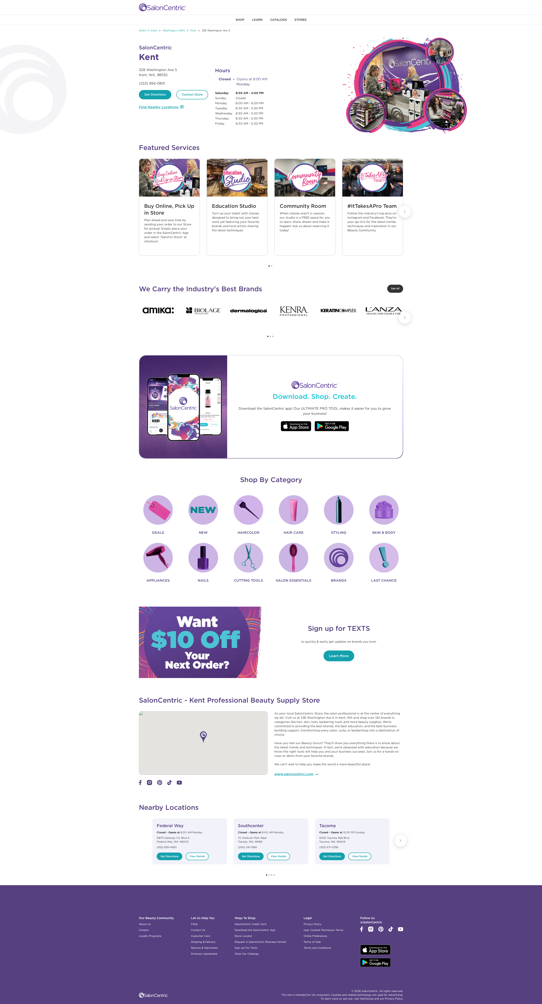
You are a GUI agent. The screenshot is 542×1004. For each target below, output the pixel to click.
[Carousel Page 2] (271, 266)
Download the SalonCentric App (255, 930)
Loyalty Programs (150, 935)
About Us (145, 924)
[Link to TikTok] (169, 784)
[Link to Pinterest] (159, 784)
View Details (197, 856)
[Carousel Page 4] (274, 875)
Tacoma (327, 825)
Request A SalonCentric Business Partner (260, 941)
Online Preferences (315, 935)
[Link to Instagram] (149, 784)
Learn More (339, 656)
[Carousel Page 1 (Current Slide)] (269, 266)
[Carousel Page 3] (273, 336)
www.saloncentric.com (293, 774)
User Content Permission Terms (323, 930)
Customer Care (200, 935)
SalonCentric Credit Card (250, 924)
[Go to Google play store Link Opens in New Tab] (332, 426)
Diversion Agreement (204, 953)
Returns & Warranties (204, 947)
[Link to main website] (162, 7)
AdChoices (366, 998)
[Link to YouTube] (179, 783)
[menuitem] (240, 20)
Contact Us (198, 930)
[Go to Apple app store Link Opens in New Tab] (296, 426)
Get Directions (155, 94)
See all (395, 288)
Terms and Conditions (317, 947)
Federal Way (170, 825)
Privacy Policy (312, 924)
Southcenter (251, 825)
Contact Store (192, 94)
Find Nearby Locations (158, 107)
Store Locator (243, 935)
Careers (144, 930)
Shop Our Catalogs (247, 953)
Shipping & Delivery (203, 941)
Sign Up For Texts (246, 947)
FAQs (194, 924)
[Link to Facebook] (140, 784)
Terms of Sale (312, 941)
